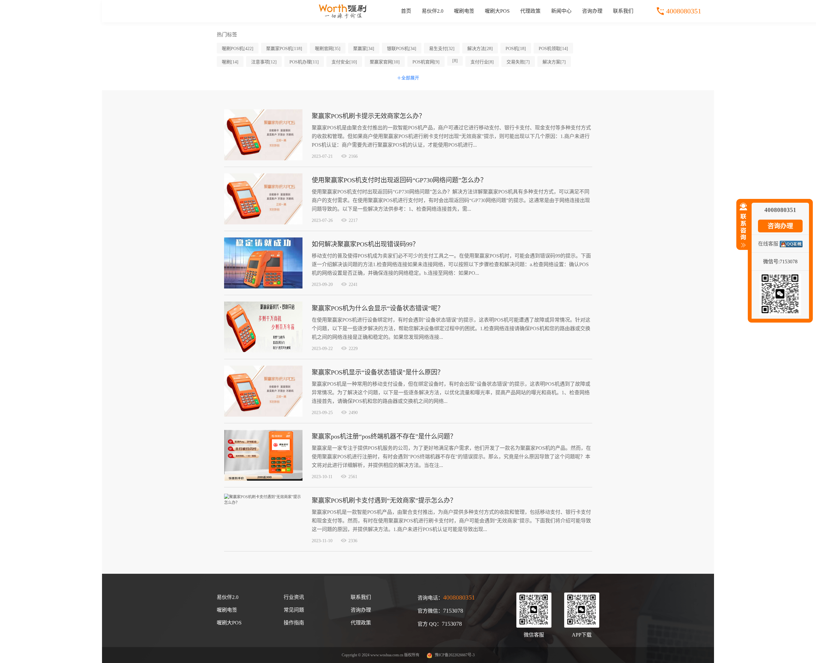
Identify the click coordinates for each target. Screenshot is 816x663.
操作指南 (294, 622)
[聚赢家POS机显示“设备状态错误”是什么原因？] (263, 415)
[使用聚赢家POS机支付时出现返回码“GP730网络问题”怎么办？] (263, 223)
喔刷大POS (497, 11)
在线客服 (768, 243)
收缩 (742, 228)
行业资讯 (294, 597)
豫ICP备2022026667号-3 (455, 655)
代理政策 (530, 11)
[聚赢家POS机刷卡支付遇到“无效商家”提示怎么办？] (263, 502)
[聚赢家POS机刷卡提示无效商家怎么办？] (263, 159)
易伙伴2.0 (432, 11)
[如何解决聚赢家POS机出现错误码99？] (263, 287)
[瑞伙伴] (343, 17)
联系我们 (623, 11)
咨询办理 (592, 11)
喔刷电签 (464, 11)
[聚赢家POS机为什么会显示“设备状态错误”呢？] (263, 351)
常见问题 (294, 610)
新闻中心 (561, 11)
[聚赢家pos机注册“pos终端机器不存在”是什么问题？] (263, 479)
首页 (406, 11)
